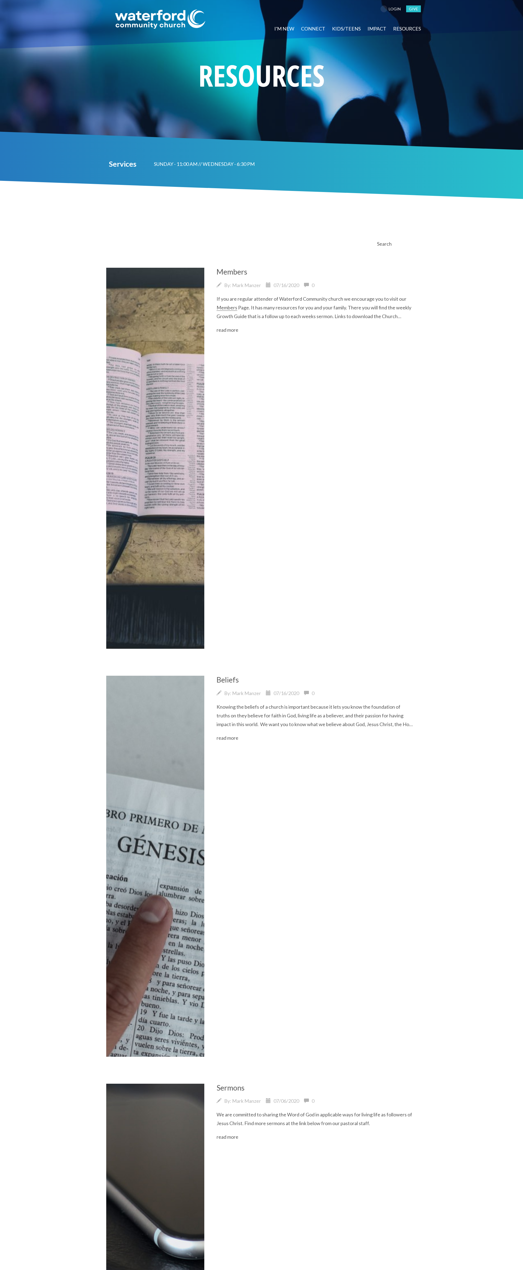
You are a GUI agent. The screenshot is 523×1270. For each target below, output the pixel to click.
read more (227, 330)
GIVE (413, 9)
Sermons (231, 1087)
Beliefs (228, 679)
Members (232, 271)
